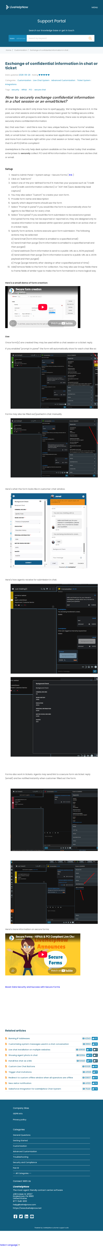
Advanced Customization (63, 80)
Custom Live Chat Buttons (22, 1066)
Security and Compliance (25, 1162)
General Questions (21, 1135)
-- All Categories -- (22, 1173)
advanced (20, 38)
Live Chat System (41, 80)
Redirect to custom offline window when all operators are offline (41, 1077)
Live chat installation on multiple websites (29, 1049)
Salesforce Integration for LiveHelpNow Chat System (35, 1088)
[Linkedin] (26, 1216)
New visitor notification (20, 1083)
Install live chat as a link (20, 1060)
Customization (20, 50)
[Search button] (90, 38)
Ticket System (84, 80)
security (16, 89)
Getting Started (20, 1140)
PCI (31, 89)
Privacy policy (19, 1119)
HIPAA (24, 89)
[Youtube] (32, 1216)
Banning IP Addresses (19, 1038)
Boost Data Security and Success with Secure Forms (32, 986)
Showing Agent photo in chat (23, 1055)
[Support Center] (17, 7)
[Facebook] (15, 1216)
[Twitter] (21, 1216)
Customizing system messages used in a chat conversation (39, 1044)
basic (12, 38)
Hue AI (16, 1168)
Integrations (10, 84)
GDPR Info (18, 1113)
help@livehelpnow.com (24, 1204)
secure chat (40, 89)
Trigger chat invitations (20, 1072)
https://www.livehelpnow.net (27, 1208)
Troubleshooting (20, 1157)
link (70, 174)
